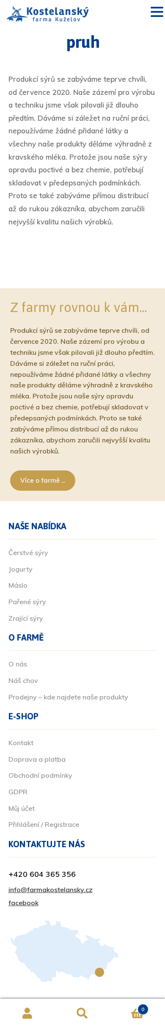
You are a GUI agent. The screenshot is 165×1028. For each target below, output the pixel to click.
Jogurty (20, 569)
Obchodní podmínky (40, 775)
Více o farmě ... (42, 480)
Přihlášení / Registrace (43, 824)
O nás (17, 664)
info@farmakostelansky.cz (50, 889)
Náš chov (23, 680)
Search (82, 1013)
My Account (27, 1013)
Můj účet (21, 808)
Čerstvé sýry (28, 552)
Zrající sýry (25, 618)
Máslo (18, 585)
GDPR (18, 792)
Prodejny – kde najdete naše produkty (68, 697)
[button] (157, 12)
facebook (23, 902)
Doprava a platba (37, 759)
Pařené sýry (27, 601)
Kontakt (20, 742)
